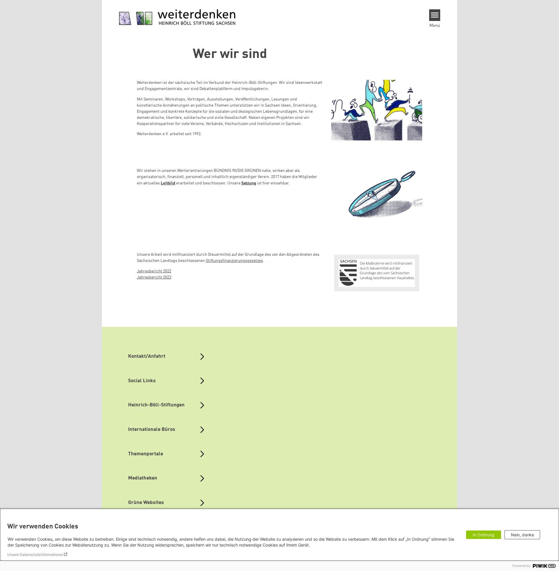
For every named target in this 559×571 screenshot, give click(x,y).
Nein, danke (522, 534)
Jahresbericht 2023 (154, 277)
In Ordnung (483, 534)
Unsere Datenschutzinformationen (35, 554)
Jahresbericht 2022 (154, 271)
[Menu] (435, 15)
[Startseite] (177, 17)
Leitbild (168, 183)
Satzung (248, 183)
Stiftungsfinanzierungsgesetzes (234, 261)
